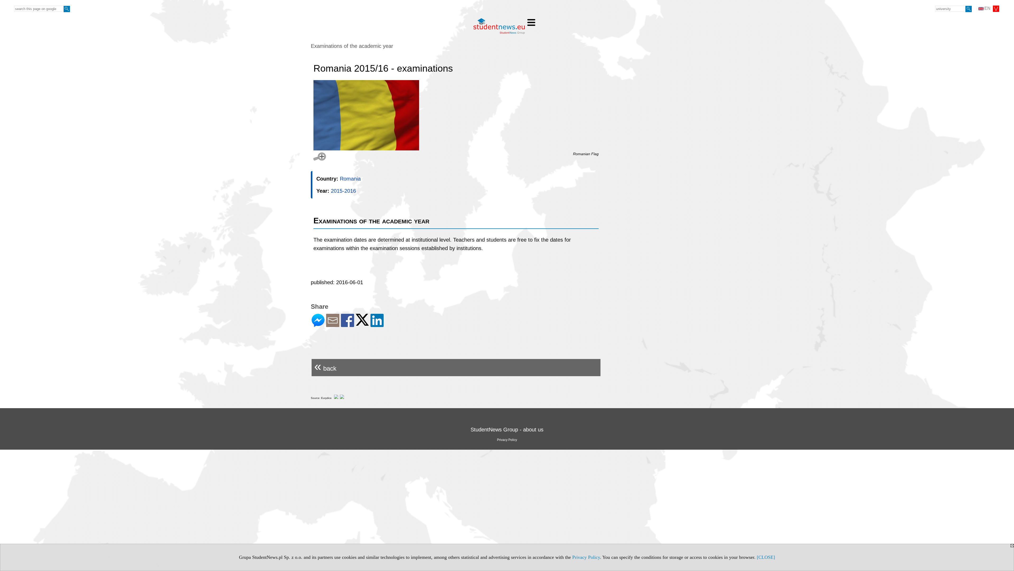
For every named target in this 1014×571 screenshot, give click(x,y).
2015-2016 (343, 191)
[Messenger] (318, 324)
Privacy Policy (586, 557)
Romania (350, 179)
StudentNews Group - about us (507, 429)
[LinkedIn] (377, 324)
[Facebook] (347, 324)
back (325, 366)
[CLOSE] (766, 557)
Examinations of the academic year (352, 46)
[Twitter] (362, 323)
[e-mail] (332, 324)
